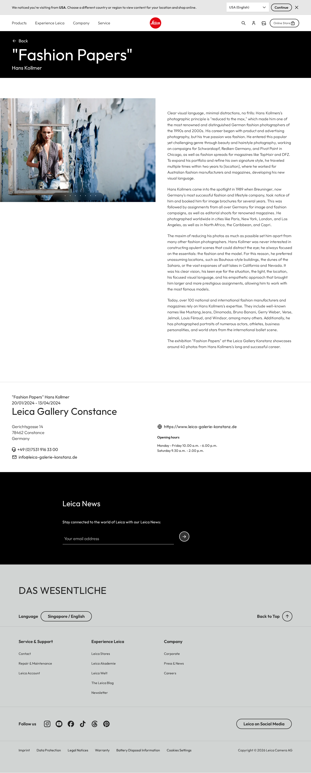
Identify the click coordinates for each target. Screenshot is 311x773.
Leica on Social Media (264, 723)
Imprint (24, 750)
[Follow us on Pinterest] (106, 724)
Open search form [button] (243, 23)
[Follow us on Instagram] (47, 724)
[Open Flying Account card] (253, 23)
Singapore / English (66, 616)
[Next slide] (128, 144)
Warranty (102, 750)
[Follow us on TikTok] (82, 724)
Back (23, 40)
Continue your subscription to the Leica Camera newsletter (184, 536)
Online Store (282, 23)
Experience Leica (50, 23)
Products (19, 23)
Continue (281, 7)
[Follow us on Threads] (94, 724)
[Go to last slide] (27, 144)
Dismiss (296, 7)
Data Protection (49, 750)
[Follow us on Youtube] (59, 724)
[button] (287, 616)
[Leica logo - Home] (155, 23)
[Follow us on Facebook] (71, 724)
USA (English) (239, 7)
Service (104, 23)
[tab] (60, 196)
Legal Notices (78, 750)
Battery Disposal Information (138, 750)
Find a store (264, 23)
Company (81, 23)
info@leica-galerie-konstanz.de (48, 457)
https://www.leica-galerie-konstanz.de (200, 426)
